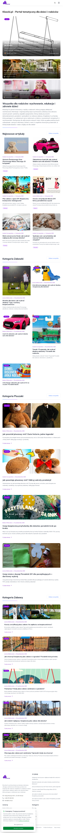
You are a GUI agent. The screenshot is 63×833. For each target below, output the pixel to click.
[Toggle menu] (58, 2)
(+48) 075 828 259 (9, 798)
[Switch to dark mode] (55, 2)
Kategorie (35, 805)
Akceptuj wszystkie (18, 828)
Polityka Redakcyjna (47, 827)
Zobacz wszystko (54, 133)
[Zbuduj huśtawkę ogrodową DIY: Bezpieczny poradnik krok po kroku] (31, 36)
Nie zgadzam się (18, 824)
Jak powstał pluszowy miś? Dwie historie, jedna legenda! (46, 786)
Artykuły (35, 774)
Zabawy (6, 61)
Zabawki (6, 81)
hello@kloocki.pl (9, 800)
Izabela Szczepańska (8, 157)
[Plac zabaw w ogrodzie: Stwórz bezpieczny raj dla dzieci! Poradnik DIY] (31, 69)
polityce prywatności (24, 820)
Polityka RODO (38, 827)
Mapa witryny (57, 827)
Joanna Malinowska (38, 196)
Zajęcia (7, 19)
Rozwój (5, 245)
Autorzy (5, 805)
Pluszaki (5, 171)
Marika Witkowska (7, 331)
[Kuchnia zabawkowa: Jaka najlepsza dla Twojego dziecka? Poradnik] (31, 89)
